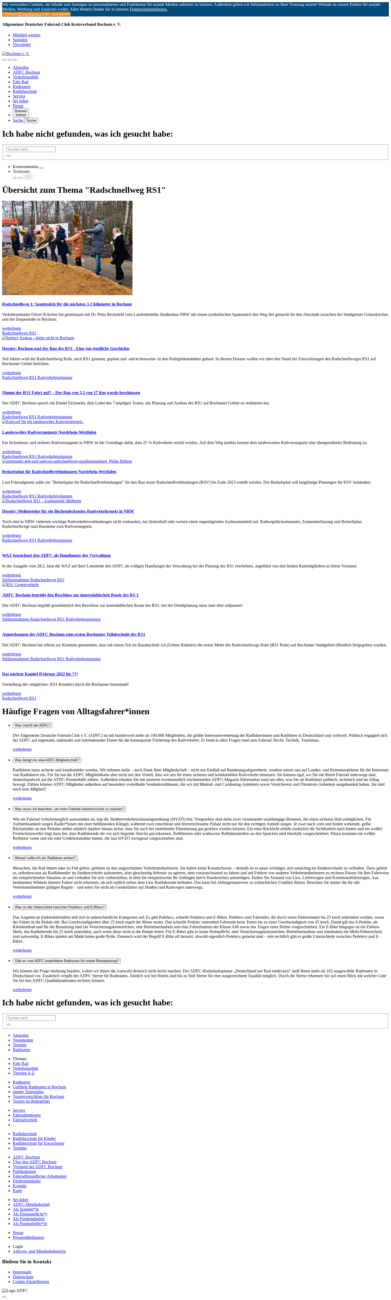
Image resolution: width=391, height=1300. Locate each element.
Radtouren (21, 86)
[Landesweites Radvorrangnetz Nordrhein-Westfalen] (43, 421)
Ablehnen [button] (10, 14)
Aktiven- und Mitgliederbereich (39, 1251)
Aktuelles (21, 67)
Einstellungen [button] (30, 14)
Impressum (22, 1272)
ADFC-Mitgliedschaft (31, 1204)
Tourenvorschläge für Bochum (38, 1096)
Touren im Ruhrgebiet (31, 1101)
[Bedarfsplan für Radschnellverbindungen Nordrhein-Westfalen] (67, 461)
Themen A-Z (24, 1073)
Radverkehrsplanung (55, 377)
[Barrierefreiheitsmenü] (4, 60)
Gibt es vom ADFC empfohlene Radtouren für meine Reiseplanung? (67, 961)
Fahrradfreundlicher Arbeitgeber (40, 1176)
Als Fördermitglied (28, 1219)
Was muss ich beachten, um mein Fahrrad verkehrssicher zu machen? (69, 809)
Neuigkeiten (23, 1040)
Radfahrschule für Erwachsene (38, 1143)
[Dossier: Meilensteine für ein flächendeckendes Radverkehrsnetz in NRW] (41, 501)
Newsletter (22, 44)
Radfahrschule (25, 91)
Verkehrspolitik (25, 77)
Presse (18, 105)
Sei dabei (20, 101)
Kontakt (19, 1186)
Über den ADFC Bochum (34, 1162)
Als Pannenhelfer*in (30, 1223)
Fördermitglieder (27, 1181)
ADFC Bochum (26, 72)
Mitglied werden (26, 35)
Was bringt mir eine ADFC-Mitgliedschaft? (47, 760)
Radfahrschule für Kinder (34, 1138)
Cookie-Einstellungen (31, 1281)
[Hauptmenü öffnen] (15, 60)
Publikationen (24, 1171)
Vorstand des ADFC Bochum (37, 1166)
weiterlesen (22, 749)
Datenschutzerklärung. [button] (149, 9)
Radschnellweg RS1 (19, 333)
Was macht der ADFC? (32, 725)
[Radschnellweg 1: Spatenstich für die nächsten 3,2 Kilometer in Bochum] (67, 293)
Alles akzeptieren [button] (55, 14)
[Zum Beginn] (4, 1297)
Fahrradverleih (25, 1120)
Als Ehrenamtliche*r (30, 1214)
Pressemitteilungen (28, 1237)
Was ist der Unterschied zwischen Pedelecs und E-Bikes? (60, 907)
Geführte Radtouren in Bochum (39, 1087)
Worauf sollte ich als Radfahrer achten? (45, 858)
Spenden (20, 39)
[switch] (41, 168)
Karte (17, 1190)
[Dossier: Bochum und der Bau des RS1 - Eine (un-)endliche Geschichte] (38, 338)
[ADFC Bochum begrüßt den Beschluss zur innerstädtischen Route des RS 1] (20, 584)
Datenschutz (23, 1276)
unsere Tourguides (28, 1091)
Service (19, 96)
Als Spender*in (26, 1209)
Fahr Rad (20, 82)
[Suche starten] (8, 156)
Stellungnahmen (16, 580)
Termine (20, 1045)
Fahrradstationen (27, 1115)
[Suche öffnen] (9, 60)
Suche (18, 120)
